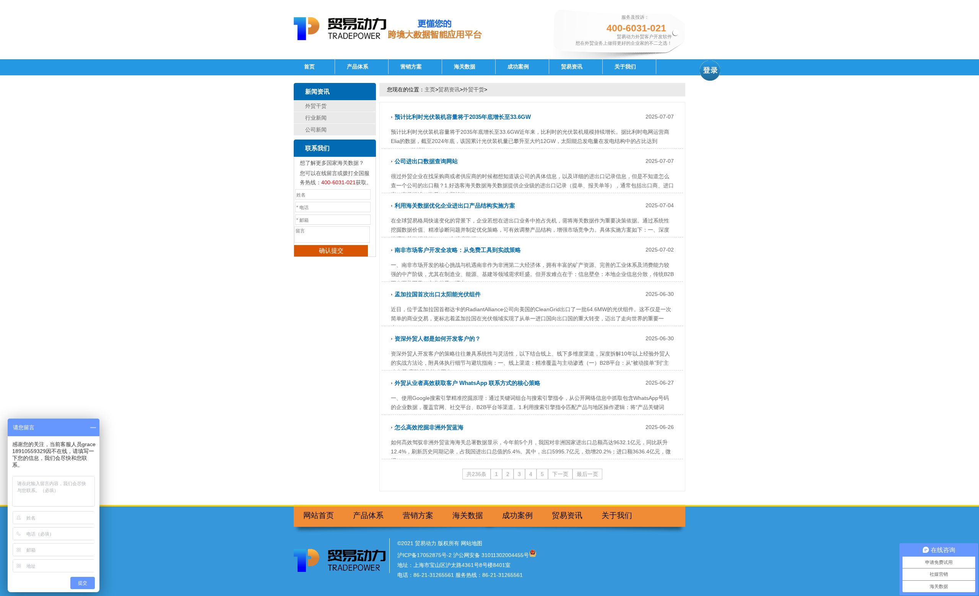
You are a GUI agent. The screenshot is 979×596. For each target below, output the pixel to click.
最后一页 (587, 474)
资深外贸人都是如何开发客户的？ (438, 338)
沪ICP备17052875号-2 (424, 555)
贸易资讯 (571, 67)
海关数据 (464, 67)
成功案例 (518, 67)
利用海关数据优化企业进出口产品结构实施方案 (455, 205)
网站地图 (471, 543)
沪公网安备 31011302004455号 (491, 555)
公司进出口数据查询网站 (426, 161)
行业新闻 (316, 118)
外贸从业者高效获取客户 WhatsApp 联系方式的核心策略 (467, 383)
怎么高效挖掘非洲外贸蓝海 (429, 427)
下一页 (560, 474)
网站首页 (318, 515)
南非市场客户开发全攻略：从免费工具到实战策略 (458, 250)
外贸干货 (316, 106)
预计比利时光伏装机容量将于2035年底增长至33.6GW (463, 117)
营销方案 (411, 67)
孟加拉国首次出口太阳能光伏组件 (438, 294)
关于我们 (625, 67)
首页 (309, 67)
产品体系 (357, 67)
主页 (429, 89)
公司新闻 (316, 130)
